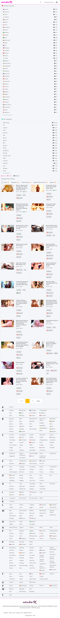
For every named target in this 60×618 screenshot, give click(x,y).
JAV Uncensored (33, 498)
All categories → (7, 173)
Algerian (43, 413)
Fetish (10, 467)
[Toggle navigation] (56, 2)
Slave (20, 568)
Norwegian (32, 524)
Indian (12, 494)
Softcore (31, 550)
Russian (12, 544)
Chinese (33, 442)
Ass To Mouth (32, 413)
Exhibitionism (22, 461)
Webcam (11, 589)
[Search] (41, 2)
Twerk (30, 576)
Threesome (12, 579)
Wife (10, 591)
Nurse (20, 524)
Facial (10, 469)
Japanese (12, 498)
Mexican (22, 518)
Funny (41, 469)
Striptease (21, 555)
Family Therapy (26, 182)
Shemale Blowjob (52, 557)
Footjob (31, 472)
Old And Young (13, 527)
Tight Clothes (32, 579)
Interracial (11, 492)
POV (10, 531)
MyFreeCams (43, 510)
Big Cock (19, 221)
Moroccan (31, 513)
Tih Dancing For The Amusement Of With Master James (51, 187)
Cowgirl (11, 447)
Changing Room (43, 440)
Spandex (31, 547)
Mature (11, 513)
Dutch (32, 456)
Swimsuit (52, 552)
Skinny (11, 558)
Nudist (21, 521)
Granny (21, 478)
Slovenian (53, 569)
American (50, 255)
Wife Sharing (22, 591)
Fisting (41, 467)
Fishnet (41, 472)
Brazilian (22, 431)
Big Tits (48, 199)
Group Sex (11, 478)
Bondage (21, 429)
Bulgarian (53, 431)
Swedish (43, 550)
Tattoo (10, 576)
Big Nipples (42, 425)
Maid (20, 515)
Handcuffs (32, 486)
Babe (20, 421)
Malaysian (33, 518)
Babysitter (32, 421)
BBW (20, 418)
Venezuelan (23, 585)
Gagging (21, 480)
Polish (42, 536)
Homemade (42, 488)
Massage (11, 518)
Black (51, 424)
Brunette (49, 235)
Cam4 (41, 442)
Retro (30, 544)
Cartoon (52, 435)
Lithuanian (53, 504)
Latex (20, 507)
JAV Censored (22, 498)
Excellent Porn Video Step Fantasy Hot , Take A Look (52, 364)
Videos (10, 175)
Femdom (31, 469)
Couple (11, 442)
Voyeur (11, 585)
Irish (30, 494)
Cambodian (52, 440)
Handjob (11, 488)
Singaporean (43, 563)
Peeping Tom (53, 538)
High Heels (22, 486)
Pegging (31, 531)
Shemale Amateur (42, 556)
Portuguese (54, 536)
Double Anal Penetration (43, 456)
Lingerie (11, 507)
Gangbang (11, 480)
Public (10, 538)
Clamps (41, 437)
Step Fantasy (12, 547)
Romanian (23, 544)
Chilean (43, 447)
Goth (41, 475)
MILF (10, 510)
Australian (33, 410)
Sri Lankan (32, 555)
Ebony (10, 461)
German (20, 373)
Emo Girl (42, 463)
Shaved (11, 563)
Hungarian (42, 486)
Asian (10, 415)
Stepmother (15, 182)
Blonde (18, 316)
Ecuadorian (34, 461)
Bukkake (42, 423)
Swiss (41, 547)
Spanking (21, 547)
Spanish (22, 552)
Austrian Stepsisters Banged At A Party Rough (51, 264)
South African (32, 563)
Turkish (43, 574)
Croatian (53, 437)
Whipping (21, 589)
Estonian (43, 461)
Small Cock (32, 568)
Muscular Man (23, 510)
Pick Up (41, 533)
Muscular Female (52, 511)
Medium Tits (43, 513)
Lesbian (21, 504)
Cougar (21, 445)
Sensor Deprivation (42, 567)
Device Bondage (33, 453)
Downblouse (53, 453)
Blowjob (11, 431)
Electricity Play (33, 463)
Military (31, 515)
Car (25, 270)
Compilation (22, 435)
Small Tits (11, 550)
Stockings (11, 552)
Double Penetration (22, 454)
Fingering (21, 467)
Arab (19, 293)
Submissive (52, 554)
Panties (41, 538)
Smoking (21, 558)
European (19, 371)
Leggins (31, 507)
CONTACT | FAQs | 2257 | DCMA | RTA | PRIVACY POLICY (18, 613)
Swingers (21, 560)
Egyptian (22, 463)
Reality (31, 542)
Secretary (21, 563)
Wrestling (31, 591)
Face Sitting (32, 467)
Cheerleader (32, 450)
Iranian (22, 494)
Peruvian (43, 531)
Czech (22, 437)
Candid (51, 445)
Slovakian (43, 552)
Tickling (41, 576)
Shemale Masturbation (53, 548)
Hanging (31, 488)
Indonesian (33, 492)
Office (41, 527)
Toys (20, 574)
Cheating (52, 442)
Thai (32, 574)
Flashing (52, 472)
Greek (41, 478)
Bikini (41, 430)
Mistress (21, 513)
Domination (22, 457)
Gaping (21, 475)
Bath (30, 424)
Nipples (11, 524)
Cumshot (49, 217)
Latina (10, 504)
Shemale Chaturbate (52, 561)
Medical (31, 510)
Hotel (41, 483)
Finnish (51, 469)
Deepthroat (12, 453)
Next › (38, 401)
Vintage (31, 585)
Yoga (10, 595)
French (22, 472)
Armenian (43, 415)
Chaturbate (42, 435)
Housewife (52, 483)
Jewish (41, 498)
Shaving (31, 565)
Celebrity (21, 450)
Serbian (43, 570)
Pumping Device (54, 531)
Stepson (53, 182)
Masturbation (12, 515)
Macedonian (53, 515)
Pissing (21, 533)
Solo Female (12, 555)
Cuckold (21, 442)
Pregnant (21, 531)
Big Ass (18, 240)
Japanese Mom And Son (40, 182)
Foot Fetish (22, 469)
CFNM (30, 445)
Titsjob (21, 579)
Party (20, 536)
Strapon (21, 550)
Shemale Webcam (42, 560)
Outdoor (31, 527)
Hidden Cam (22, 488)
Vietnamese (54, 585)
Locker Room (53, 507)
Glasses (31, 478)
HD (54, 235)
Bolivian (53, 429)
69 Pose (11, 407)
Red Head (11, 542)
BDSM (55, 353)
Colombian (23, 440)
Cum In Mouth (12, 445)
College (31, 437)
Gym (30, 475)
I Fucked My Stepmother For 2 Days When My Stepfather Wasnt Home (22, 283)
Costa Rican (42, 450)
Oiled (51, 527)
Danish (41, 453)
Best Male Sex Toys (49, 2)
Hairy (20, 483)
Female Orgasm (13, 472)
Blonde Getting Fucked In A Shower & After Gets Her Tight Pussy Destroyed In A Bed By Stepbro (22, 206)
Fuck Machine (53, 467)
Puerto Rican (53, 533)
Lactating (31, 504)
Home (3, 175)
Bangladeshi (44, 428)
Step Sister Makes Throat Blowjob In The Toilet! (51, 246)
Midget (41, 515)
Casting (11, 450)
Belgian (53, 421)
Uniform (11, 582)
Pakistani (33, 533)
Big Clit (51, 426)
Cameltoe (31, 447)
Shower (11, 568)
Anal (24, 195)
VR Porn (42, 585)
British (22, 426)
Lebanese (43, 504)
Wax (30, 589)
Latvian (41, 507)
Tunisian (52, 574)
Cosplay (31, 435)
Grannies (42, 480)
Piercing (11, 536)
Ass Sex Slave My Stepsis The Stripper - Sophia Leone (51, 344)
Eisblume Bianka (20, 362)
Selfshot (31, 558)
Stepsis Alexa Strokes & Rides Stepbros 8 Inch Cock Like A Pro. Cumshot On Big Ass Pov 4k (22, 323)
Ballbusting (52, 418)
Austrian (20, 198)
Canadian (33, 440)
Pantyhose (32, 538)
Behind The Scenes (42, 419)
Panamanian (34, 536)
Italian (22, 492)
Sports (31, 552)
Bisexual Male (32, 429)
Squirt (10, 560)
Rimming (21, 542)
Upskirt (21, 582)
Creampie (11, 437)
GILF (51, 475)
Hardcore (19, 273)
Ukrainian (33, 582)
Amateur (19, 195)
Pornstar (11, 533)
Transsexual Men (44, 579)
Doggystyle (12, 456)
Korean (12, 501)
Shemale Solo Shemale (53, 566)
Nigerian (33, 521)
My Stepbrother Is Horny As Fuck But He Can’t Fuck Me (22, 227)
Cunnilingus (12, 440)
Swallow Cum (12, 565)
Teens (10, 574)
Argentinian (44, 410)
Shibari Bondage (23, 565)
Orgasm (21, 527)
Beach (30, 426)
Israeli (41, 492)
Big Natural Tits (33, 418)
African (22, 415)
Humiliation (32, 483)
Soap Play (31, 560)
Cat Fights (52, 447)
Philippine (23, 538)
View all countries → (8, 115)
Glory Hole (32, 480)
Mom (6, 182)
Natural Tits (12, 521)
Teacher (21, 576)
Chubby (41, 445)
